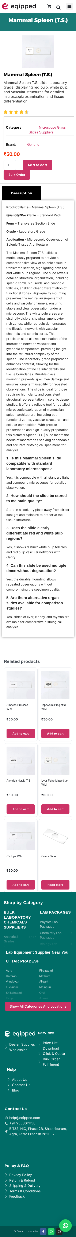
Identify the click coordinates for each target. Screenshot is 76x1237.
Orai (42, 992)
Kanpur (11, 998)
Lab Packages (55, 912)
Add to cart (38, 165)
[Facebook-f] (43, 1231)
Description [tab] (21, 193)
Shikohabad (14, 992)
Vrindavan (12, 981)
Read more (55, 884)
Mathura (44, 976)
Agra (9, 970)
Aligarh (44, 981)
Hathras (11, 976)
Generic (33, 144)
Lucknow (12, 987)
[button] (58, 7)
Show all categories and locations (38, 1006)
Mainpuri (45, 987)
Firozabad (46, 970)
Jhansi (43, 998)
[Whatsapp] (51, 1231)
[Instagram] (59, 1231)
